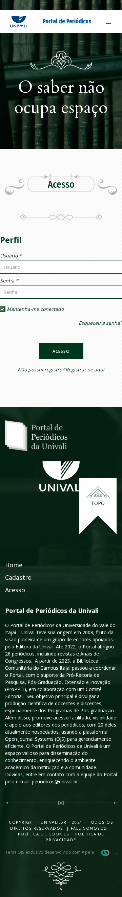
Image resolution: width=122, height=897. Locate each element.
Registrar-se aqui (84, 369)
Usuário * (11, 255)
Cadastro (18, 577)
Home (13, 565)
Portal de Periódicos (67, 21)
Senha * (9, 280)
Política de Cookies (43, 833)
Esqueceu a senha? (100, 323)
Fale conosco (88, 828)
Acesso (61, 351)
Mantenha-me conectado (34, 309)
